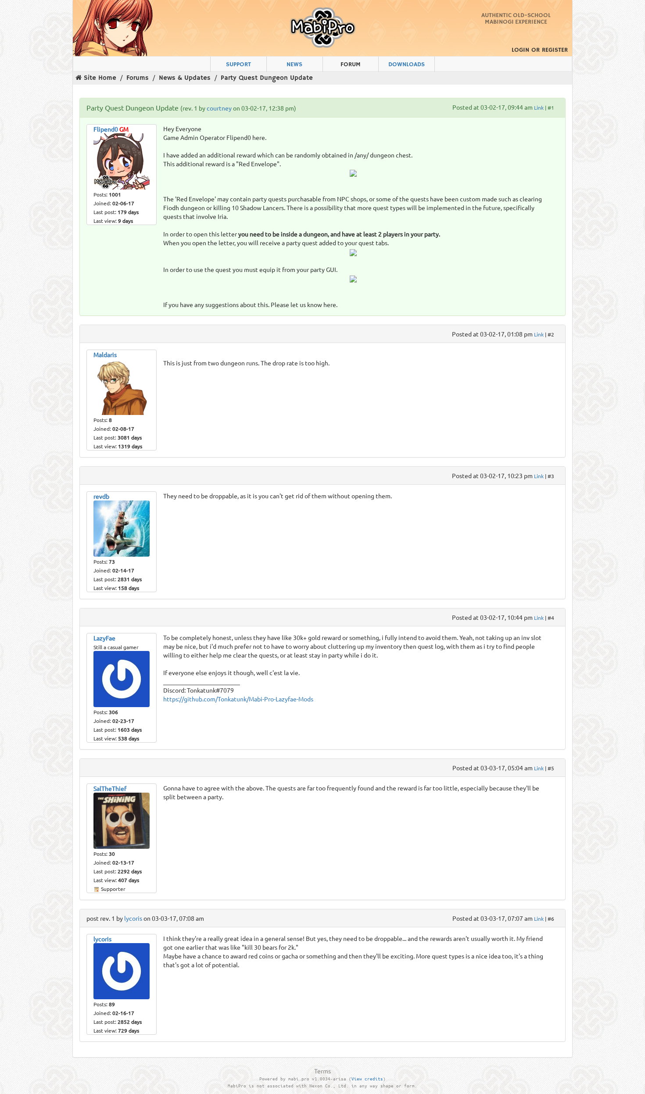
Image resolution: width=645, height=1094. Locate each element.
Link (539, 107)
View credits (367, 1078)
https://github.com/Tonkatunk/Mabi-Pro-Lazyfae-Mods (238, 699)
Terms (322, 1071)
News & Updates (185, 78)
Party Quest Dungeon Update (267, 78)
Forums (137, 78)
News (294, 64)
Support (238, 64)
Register (555, 50)
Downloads (406, 64)
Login (520, 50)
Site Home (100, 78)
